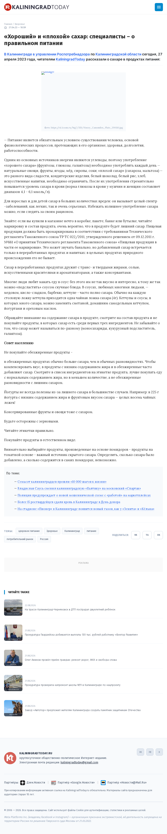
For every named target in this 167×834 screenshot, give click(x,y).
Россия (44, 539)
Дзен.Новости (36, 782)
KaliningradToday (70, 59)
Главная (8, 24)
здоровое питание (29, 531)
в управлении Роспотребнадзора (61, 54)
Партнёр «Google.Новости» (76, 782)
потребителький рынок (20, 539)
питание (91, 531)
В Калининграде (18, 54)
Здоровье (19, 24)
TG (147, 535)
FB (150, 752)
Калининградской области (118, 54)
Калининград (72, 531)
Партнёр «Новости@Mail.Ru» (127, 782)
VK (135, 535)
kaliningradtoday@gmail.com (79, 762)
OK (158, 535)
